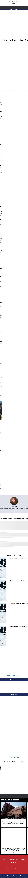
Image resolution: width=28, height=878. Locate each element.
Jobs (7, 877)
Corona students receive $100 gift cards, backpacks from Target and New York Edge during (13, 850)
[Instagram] (16, 862)
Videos (20, 877)
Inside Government (14, 877)
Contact (25, 877)
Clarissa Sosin (14, 506)
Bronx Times (13, 819)
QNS (13, 846)
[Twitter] (14, 862)
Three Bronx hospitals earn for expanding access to (13, 822)
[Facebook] (11, 862)
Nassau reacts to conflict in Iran (10, 768)
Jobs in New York (14, 676)
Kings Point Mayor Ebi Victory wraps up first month (15, 761)
